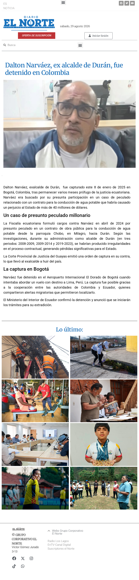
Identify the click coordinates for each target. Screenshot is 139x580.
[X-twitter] (23, 558)
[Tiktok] (14, 566)
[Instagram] (31, 558)
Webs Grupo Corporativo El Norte (67, 532)
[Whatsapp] (23, 566)
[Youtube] (132, 3)
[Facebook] (121, 3)
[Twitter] (126, 3)
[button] (80, 45)
